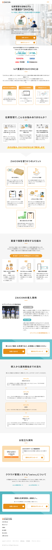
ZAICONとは (5, 522)
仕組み (3, 527)
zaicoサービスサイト (6, 541)
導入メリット (5, 524)
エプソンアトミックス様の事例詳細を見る (39, 333)
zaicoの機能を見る (17, 485)
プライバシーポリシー (36, 541)
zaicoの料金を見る (33, 485)
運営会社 (22, 541)
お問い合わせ (5, 535)
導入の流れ (4, 533)
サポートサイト (16, 541)
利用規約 (28, 541)
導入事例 (4, 530)
